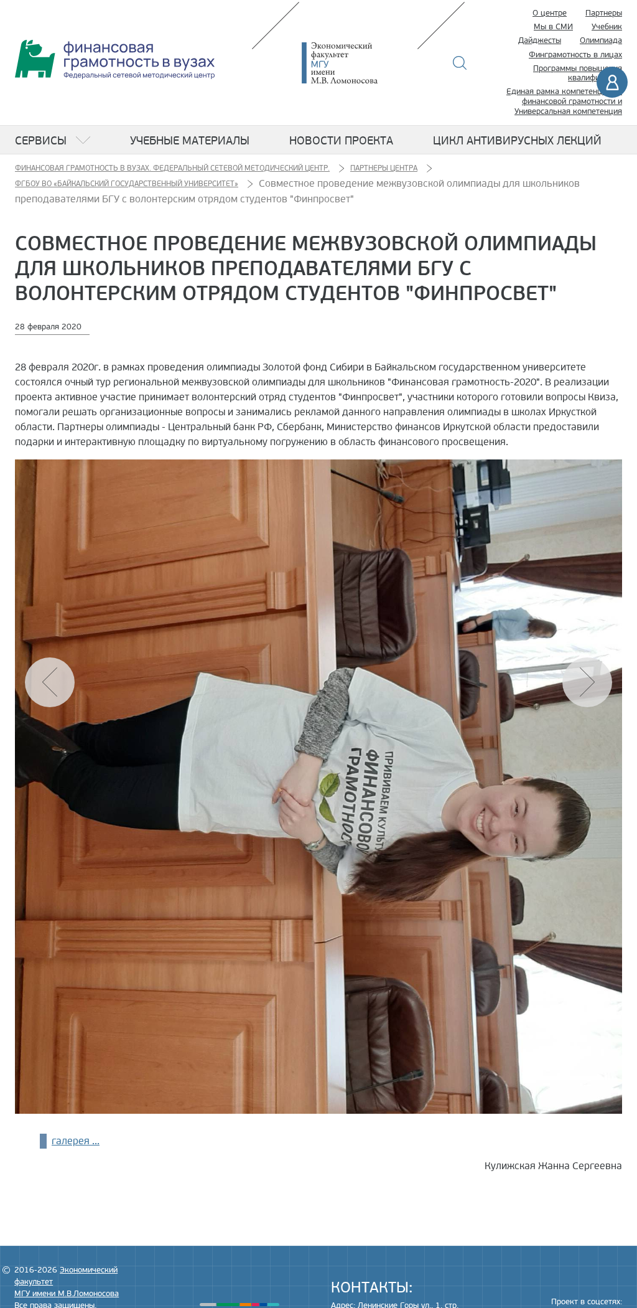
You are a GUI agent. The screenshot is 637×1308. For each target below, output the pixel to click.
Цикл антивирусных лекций (517, 141)
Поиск (460, 63)
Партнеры (603, 13)
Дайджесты (539, 40)
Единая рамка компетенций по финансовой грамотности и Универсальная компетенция (564, 101)
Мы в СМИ (553, 27)
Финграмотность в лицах (575, 55)
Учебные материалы (189, 141)
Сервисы (41, 141)
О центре (549, 13)
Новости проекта (341, 141)
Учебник (607, 27)
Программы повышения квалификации (577, 73)
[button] (587, 682)
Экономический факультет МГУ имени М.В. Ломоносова (358, 62)
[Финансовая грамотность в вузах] (115, 59)
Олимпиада (601, 40)
